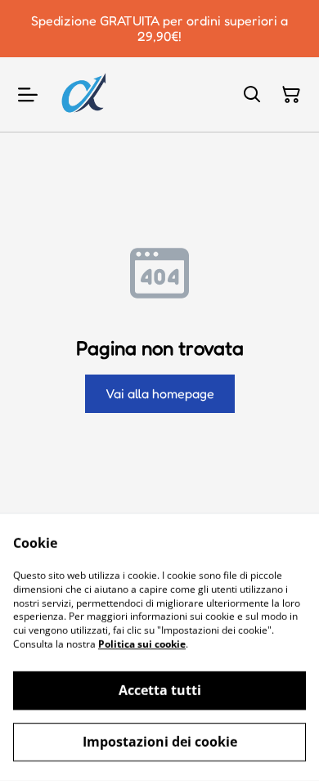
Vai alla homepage (160, 393)
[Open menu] (27, 95)
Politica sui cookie (142, 644)
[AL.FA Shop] (83, 94)
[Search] (252, 95)
